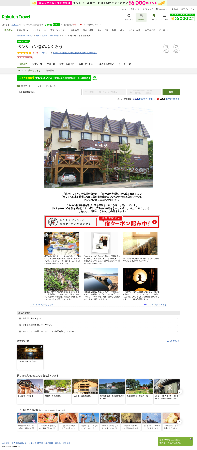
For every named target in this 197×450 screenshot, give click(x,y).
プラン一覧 (37, 64)
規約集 (58, 443)
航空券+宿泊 (147, 99)
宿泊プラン (26, 86)
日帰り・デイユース (46, 86)
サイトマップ (147, 9)
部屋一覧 (51, 64)
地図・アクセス (86, 64)
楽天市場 (175, 9)
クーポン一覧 (125, 64)
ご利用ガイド (134, 9)
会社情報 (6, 443)
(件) (42, 53)
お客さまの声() (105, 64)
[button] (41, 346)
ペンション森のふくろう (40, 46)
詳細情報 (50, 70)
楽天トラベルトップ (25, 36)
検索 (171, 92)
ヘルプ (123, 9)
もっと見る (172, 341)
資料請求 (66, 443)
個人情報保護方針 (19, 443)
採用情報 (49, 443)
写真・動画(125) (67, 64)
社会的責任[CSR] (36, 443)
